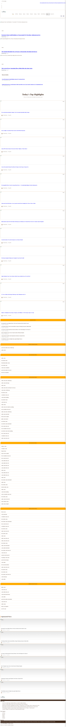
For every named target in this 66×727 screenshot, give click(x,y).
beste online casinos (4, 484)
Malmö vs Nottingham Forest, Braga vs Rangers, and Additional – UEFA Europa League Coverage (17, 312)
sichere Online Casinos (5, 501)
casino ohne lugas (4, 576)
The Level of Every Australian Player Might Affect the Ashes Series (17, 68)
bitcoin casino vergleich (5, 416)
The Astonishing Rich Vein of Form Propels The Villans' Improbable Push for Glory (46, 2)
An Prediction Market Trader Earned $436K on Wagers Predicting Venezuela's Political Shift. (16, 326)
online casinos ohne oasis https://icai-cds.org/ (8, 387)
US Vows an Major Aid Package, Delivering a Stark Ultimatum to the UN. (13, 294)
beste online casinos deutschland (6, 521)
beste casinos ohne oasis (5, 426)
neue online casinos (4, 360)
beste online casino (4, 365)
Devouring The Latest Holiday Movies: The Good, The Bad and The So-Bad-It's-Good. (15, 323)
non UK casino (3, 608)
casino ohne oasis (4, 402)
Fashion (3, 716)
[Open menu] (64, 16)
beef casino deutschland (5, 564)
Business (3, 714)
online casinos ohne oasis (5, 438)
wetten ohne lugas (4, 514)
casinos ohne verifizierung (5, 390)
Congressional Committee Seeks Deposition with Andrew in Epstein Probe (13, 335)
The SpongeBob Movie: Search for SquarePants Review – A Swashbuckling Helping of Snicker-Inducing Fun (19, 185)
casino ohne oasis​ (4, 601)
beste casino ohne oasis (5, 458)
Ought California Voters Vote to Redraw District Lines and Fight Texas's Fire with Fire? (15, 276)
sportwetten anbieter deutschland (6, 599)
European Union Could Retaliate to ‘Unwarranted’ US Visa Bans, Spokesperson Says (21, 35)
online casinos (3, 350)
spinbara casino (3, 446)
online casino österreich (5, 531)
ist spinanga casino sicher (5, 557)
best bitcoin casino (4, 392)
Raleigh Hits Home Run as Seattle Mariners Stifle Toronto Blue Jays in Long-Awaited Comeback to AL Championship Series (22, 84)
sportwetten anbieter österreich (6, 370)
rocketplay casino (4, 448)
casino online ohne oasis (5, 460)
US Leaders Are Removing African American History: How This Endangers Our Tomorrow (15, 329)
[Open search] (61, 16)
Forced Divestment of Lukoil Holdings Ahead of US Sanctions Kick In (13, 79)
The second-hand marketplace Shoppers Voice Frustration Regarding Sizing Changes (15, 112)
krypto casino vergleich (5, 453)
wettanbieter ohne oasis (5, 435)
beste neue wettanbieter (5, 372)
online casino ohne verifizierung (6, 380)
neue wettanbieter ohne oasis (5, 409)
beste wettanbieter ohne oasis (6, 455)
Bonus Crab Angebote (4, 606)
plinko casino (3, 587)
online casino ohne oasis (5, 465)
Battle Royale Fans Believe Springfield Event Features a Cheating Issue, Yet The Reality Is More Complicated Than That (20, 705)
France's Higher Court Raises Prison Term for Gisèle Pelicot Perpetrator (13, 130)
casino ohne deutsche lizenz (5, 594)
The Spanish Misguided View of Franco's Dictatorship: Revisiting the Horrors (19, 51)
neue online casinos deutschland (6, 423)
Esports (3, 715)
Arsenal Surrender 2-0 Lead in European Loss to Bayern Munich (12, 239)
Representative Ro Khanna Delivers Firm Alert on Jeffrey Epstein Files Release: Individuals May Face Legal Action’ (20, 706)
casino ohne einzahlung (5, 397)
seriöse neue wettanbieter (5, 367)
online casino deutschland (5, 545)
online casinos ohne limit (5, 414)
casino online (3, 562)
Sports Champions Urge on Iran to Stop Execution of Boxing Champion (12, 332)
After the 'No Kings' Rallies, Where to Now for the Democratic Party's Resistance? (15, 704)
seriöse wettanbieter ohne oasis (6, 494)
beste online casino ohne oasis (6, 550)
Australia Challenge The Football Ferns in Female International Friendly (13, 709)
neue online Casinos (4, 399)
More (47, 14)
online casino (3, 358)
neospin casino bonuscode (5, 555)
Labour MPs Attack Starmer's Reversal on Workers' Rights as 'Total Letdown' (14, 148)
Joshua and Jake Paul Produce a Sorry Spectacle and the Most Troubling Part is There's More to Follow (18, 203)
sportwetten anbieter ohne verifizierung (7, 347)
